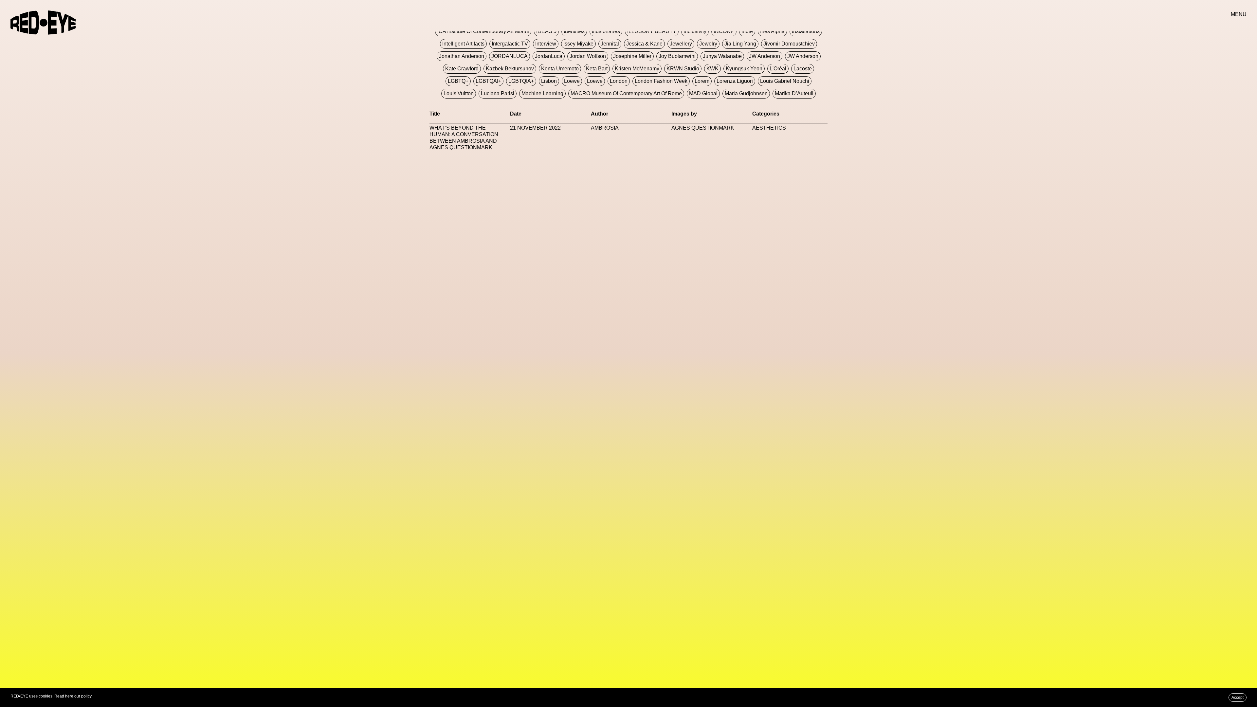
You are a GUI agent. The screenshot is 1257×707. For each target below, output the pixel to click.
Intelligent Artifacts (463, 43)
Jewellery (681, 43)
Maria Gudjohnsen (746, 93)
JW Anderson (764, 56)
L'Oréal (778, 68)
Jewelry (708, 43)
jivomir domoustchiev (789, 43)
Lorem (702, 81)
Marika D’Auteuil (794, 93)
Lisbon (549, 81)
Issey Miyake (578, 43)
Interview (545, 43)
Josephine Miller (632, 56)
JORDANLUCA (509, 56)
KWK (712, 68)
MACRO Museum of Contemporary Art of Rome (626, 93)
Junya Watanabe (722, 56)
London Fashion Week (661, 81)
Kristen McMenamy (637, 68)
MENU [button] (1239, 14)
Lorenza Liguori (735, 81)
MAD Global (703, 93)
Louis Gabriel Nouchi (784, 81)
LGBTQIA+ (521, 81)
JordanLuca (548, 56)
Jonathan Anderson (461, 56)
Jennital (610, 43)
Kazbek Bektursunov (510, 68)
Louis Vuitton (459, 93)
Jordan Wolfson (588, 56)
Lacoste (802, 68)
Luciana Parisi (497, 93)
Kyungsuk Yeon (744, 68)
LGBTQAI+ (488, 81)
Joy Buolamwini (677, 56)
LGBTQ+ (458, 81)
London (619, 81)
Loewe (572, 81)
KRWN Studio (682, 68)
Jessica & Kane (644, 43)
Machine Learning (542, 93)
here (69, 696)
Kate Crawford (462, 68)
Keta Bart (597, 68)
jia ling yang (740, 43)
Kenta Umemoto (560, 68)
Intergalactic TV (510, 43)
